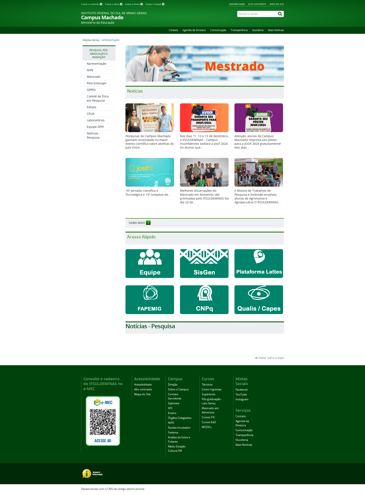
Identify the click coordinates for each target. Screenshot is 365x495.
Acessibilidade (237, 4)
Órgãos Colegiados (179, 418)
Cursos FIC (208, 417)
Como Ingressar (212, 389)
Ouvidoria (258, 30)
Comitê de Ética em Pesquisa (98, 98)
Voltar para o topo (271, 358)
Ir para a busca (133, 4)
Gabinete (173, 403)
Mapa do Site (277, 4)
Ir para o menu (113, 4)
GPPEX (91, 90)
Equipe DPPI (95, 127)
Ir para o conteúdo (91, 4)
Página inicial (91, 40)
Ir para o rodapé (155, 4)
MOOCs (206, 427)
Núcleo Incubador (179, 427)
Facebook (242, 389)
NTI (170, 408)
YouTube (241, 394)
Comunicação (218, 30)
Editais (91, 107)
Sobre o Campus (178, 389)
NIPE (90, 70)
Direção (172, 384)
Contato (173, 30)
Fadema (173, 432)
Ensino (172, 413)
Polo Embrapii (96, 83)
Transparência (239, 30)
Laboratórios (96, 120)
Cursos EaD (209, 422)
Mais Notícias (276, 30)
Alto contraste (257, 4)
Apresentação (96, 64)
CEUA (90, 114)
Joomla (140, 489)
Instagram (242, 399)
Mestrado (93, 77)
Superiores (208, 394)
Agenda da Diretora (194, 30)
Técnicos (207, 384)
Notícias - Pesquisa (93, 135)
